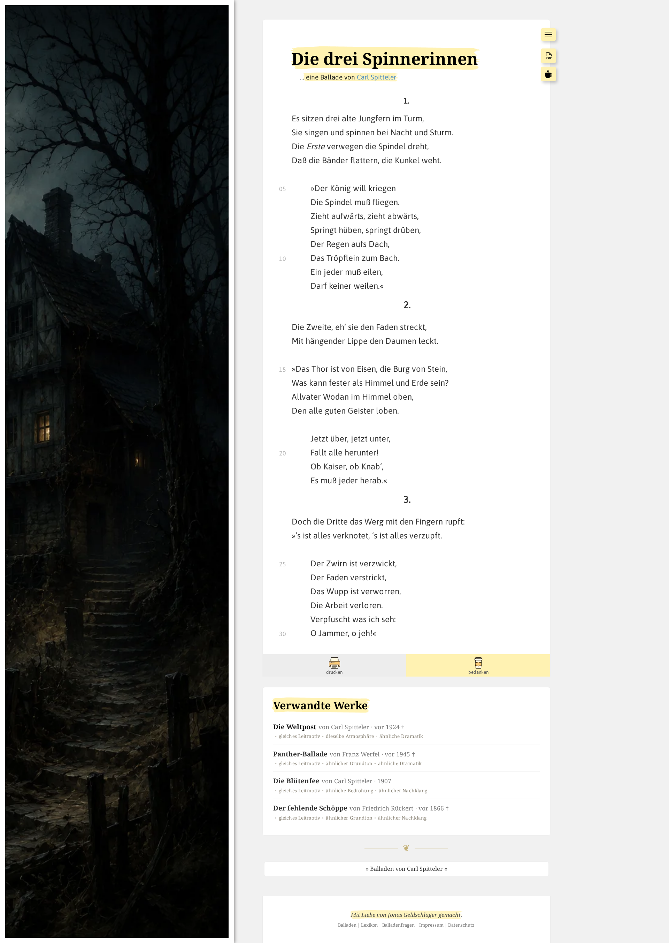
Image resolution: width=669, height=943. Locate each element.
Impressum (431, 925)
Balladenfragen (398, 925)
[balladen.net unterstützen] (548, 74)
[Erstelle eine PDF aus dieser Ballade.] (548, 55)
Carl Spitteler (376, 77)
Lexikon (369, 925)
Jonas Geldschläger (412, 915)
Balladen (347, 925)
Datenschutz (461, 925)
